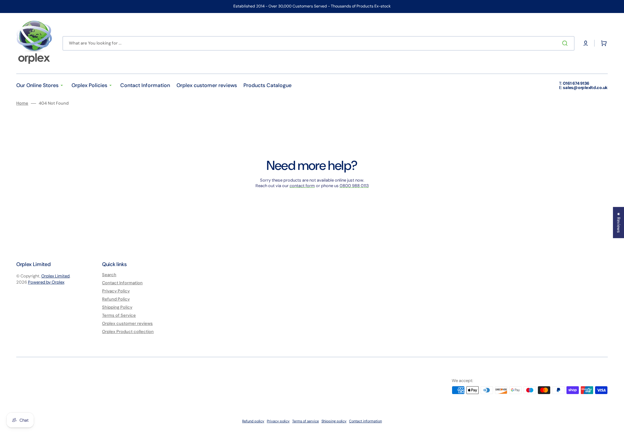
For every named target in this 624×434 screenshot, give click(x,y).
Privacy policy (278, 421)
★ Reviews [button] (618, 222)
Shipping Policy (117, 307)
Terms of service (305, 421)
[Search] (566, 43)
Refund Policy (116, 299)
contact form (302, 185)
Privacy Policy (116, 291)
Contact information (365, 421)
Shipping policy (333, 421)
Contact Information (122, 283)
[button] (585, 43)
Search (109, 274)
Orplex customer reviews (127, 323)
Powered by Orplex (46, 282)
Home (22, 103)
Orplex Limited (55, 276)
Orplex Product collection (128, 331)
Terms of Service (119, 315)
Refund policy (253, 421)
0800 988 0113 (354, 185)
